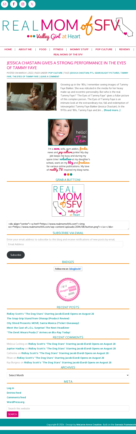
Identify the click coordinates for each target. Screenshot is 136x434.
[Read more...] (112, 110)
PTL (92, 73)
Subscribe (15, 254)
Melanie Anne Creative (89, 424)
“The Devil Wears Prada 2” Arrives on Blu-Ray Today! (38, 332)
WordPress (122, 428)
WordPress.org (15, 401)
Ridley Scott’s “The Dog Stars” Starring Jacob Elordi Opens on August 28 (50, 313)
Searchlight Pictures (107, 73)
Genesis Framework (125, 424)
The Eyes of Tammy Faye (25, 76)
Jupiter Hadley (15, 348)
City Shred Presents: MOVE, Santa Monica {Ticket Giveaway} (43, 322)
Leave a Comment (49, 76)
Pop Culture (55, 73)
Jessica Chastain (79, 73)
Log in (10, 387)
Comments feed (16, 397)
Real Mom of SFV (68, 15)
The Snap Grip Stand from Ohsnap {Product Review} (38, 318)
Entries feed (14, 392)
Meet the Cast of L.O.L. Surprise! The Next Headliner (38, 327)
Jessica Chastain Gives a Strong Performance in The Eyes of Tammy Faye (66, 65)
